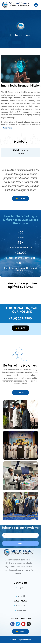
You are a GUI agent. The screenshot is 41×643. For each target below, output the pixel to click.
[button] (36, 5)
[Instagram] (29, 624)
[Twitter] (18, 624)
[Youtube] (23, 624)
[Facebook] (12, 624)
